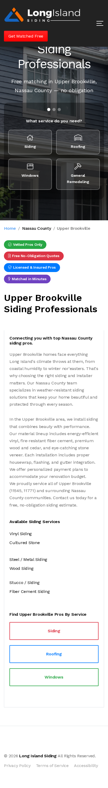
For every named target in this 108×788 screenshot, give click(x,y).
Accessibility (86, 765)
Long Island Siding (38, 755)
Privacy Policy (17, 765)
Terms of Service (52, 765)
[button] (100, 23)
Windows (54, 677)
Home (10, 228)
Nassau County (36, 228)
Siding (54, 630)
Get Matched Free (25, 36)
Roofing (54, 653)
